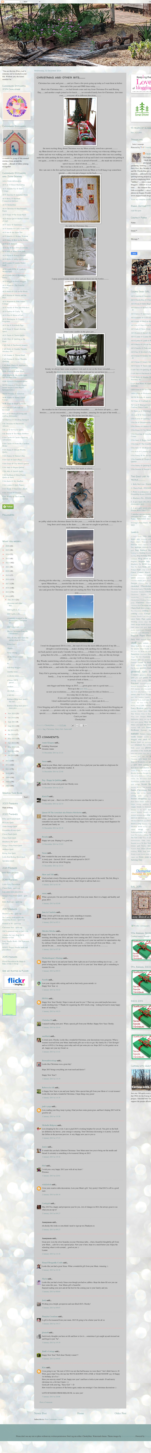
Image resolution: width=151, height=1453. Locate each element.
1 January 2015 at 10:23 (51, 1011)
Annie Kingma (48, 742)
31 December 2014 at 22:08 (52, 771)
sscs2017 (147, 820)
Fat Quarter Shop (137, 648)
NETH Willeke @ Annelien (13, 393)
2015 (8, 592)
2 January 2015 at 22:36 (51, 1270)
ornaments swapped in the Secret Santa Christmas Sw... (17, 620)
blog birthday (142, 555)
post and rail (143, 756)
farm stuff (68, 729)
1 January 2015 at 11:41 (51, 1051)
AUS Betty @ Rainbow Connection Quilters (11, 199)
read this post (136, 210)
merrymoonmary (128, 1436)
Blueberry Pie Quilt (10, 841)
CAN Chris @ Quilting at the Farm (13, 340)
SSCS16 (140, 820)
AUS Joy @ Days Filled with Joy (15, 247)
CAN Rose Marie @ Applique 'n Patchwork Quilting (14, 366)
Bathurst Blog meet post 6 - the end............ (18, 700)
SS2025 (133, 815)
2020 (8, 571)
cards (149, 575)
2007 (8, 785)
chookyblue (135, 597)
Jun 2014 (11, 734)
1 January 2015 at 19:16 (51, 1156)
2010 (8, 773)
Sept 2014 (12, 721)
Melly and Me (144, 719)
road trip (147, 770)
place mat (134, 753)
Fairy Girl (59, 729)
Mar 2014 (12, 747)
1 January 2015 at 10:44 (51, 1027)
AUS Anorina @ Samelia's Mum (15, 194)
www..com (9, 994)
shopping (142, 798)
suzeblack (46, 1036)
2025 (8, 550)
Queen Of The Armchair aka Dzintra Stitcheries (62, 812)
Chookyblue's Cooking (138, 600)
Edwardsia (145, 632)
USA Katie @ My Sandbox (12, 481)
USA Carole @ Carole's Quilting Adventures (15, 438)
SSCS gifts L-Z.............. (16, 609)
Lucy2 (146, 708)
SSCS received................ (16, 627)
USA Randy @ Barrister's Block (14, 488)
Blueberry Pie (136, 564)
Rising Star (139, 770)
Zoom (141, 857)
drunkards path (136, 633)
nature (135, 733)
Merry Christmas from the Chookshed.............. (17, 632)
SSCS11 (141, 818)
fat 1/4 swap (144, 646)
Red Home (135, 767)
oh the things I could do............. (15, 657)
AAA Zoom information (11, 181)
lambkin (141, 697)
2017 (8, 583)
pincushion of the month (139, 750)
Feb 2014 (11, 751)
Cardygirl (46, 1203)
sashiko (142, 781)
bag (44, 729)
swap (140, 829)
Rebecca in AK (48, 1087)
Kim (44, 1367)
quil (146, 762)
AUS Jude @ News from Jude (13, 251)
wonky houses (140, 854)
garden (143, 667)
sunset (133, 829)
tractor (139, 843)
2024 (8, 554)
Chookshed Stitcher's (138, 592)
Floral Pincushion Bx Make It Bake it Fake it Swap (13, 962)
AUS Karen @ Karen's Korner (14, 255)
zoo (137, 857)
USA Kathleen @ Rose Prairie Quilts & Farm (14, 476)
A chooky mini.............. (16, 676)
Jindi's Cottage (48, 1351)
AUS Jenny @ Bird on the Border (15, 240)
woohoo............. (13, 686)
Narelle (45, 979)
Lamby (147, 697)
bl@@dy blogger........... (16, 667)
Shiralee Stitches (49, 931)
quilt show (138, 764)
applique (138, 547)
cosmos (140, 614)
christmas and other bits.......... (14, 604)
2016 (8, 587)
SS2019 (133, 812)
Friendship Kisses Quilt (11, 830)
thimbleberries (135, 840)
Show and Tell (48, 874)
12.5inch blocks (136, 536)
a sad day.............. (14, 695)
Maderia (137, 714)
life (138, 703)
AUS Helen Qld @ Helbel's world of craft (15, 219)
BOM (144, 564)
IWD (132, 689)
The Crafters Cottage (142, 835)
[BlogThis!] (79, 725)
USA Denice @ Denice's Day (13, 456)
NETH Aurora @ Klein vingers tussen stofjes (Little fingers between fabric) (14, 387)
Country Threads (136, 616)
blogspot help (144, 561)
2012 (8, 764)
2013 (8, 760)
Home (80, 1413)
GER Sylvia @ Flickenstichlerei (14, 381)
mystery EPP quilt (138, 727)
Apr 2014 (12, 742)
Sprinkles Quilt (8, 861)
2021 (8, 567)
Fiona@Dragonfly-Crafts (52, 1262)
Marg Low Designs (138, 716)
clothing (145, 610)
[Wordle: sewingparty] (140, 925)
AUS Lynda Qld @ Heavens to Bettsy (14, 276)
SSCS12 (147, 818)
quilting (146, 764)
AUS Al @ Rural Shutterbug (13, 184)
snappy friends (136, 807)
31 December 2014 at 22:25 (52, 787)
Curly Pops (140, 619)
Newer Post (40, 1413)
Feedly (147, 648)
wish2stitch (46, 1184)
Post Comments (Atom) (54, 1419)
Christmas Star (135, 605)
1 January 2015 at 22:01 (51, 1175)
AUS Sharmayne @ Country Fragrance (13, 320)
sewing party (136, 795)
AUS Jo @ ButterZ (9, 243)
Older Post (120, 1413)
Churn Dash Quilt (9, 838)
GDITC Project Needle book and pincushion (15, 948)
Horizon (133, 686)
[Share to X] (81, 725)
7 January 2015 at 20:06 (51, 1396)
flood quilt (143, 654)
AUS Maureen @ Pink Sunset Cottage (13, 302)
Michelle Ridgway (49, 1125)
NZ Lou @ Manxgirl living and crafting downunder (14, 414)
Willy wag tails (144, 851)
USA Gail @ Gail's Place (12, 459)
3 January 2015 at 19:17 (51, 1323)
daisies (141, 622)
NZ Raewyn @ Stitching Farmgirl (15, 419)
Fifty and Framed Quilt (11, 818)
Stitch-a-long (136, 823)
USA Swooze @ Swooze (11, 492)
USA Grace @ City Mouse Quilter (15, 463)
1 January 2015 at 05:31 (51, 922)
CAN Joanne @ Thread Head (13, 355)
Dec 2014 (12, 599)
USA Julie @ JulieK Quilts (12, 471)
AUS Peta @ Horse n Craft (12, 315)
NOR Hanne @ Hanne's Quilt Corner (13, 398)
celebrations (141, 578)
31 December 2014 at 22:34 (52, 803)
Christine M (47, 1020)
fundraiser (139, 665)
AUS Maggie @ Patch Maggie (14, 281)
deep (146, 622)
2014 (8, 596)
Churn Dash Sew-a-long (140, 608)
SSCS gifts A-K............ (16, 614)
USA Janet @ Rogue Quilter (13, 467)
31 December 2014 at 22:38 (52, 828)
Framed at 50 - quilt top (11, 923)
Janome (137, 689)
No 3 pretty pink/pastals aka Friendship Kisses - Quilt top (13, 918)
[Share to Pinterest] (86, 725)
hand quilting (142, 680)
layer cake (146, 700)
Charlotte (134, 580)
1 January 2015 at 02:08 (51, 903)
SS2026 (139, 815)
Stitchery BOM (136, 826)
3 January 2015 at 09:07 (51, 1307)
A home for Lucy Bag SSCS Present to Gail (13, 936)
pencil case (140, 748)
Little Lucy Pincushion (11, 884)
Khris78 (45, 796)
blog (134, 556)
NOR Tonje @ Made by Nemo (14, 403)
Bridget (133, 570)
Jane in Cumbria (49, 912)
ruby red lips (135, 776)
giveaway (143, 675)
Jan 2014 (11, 755)
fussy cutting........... (14, 652)
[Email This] (77, 725)
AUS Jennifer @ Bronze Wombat (15, 236)
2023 (8, 558)
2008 (8, 781)
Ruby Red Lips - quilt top (12, 902)
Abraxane (144, 539)
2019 (8, 575)
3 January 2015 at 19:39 (51, 1342)
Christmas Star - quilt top (12, 927)
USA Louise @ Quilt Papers (13, 485)
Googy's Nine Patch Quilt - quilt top (14, 896)
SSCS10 (134, 818)
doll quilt (143, 627)
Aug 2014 (12, 726)
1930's (145, 536)
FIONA (45, 998)
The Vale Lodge (136, 837)
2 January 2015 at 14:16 (51, 1253)
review (133, 770)
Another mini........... (15, 671)
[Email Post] (72, 725)
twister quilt (135, 846)
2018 (8, 579)
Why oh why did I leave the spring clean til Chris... (17, 638)
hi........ (10, 663)
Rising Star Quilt (9, 853)
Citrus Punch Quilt (9, 834)
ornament (138, 744)
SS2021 (139, 812)
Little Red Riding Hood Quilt (13, 857)
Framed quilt (136, 659)
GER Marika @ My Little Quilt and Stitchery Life (14, 376)
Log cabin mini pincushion (12, 892)
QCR (140, 759)
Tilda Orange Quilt (9, 826)
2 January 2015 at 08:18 (51, 1194)
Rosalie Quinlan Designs (140, 773)
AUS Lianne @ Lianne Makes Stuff (13, 264)
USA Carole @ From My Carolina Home (15, 444)
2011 (8, 769)
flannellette (135, 654)
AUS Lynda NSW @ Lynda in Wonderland (14, 270)
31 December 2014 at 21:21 (52, 752)
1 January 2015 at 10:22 (51, 989)
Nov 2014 (12, 713)
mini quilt (134, 722)
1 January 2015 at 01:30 (51, 884)
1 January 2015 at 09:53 (51, 971)
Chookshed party (137, 589)
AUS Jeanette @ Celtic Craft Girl (15, 228)
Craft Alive (146, 616)
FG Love (134, 651)
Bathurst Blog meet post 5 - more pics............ (18, 706)
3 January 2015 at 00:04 (51, 1291)
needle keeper (137, 736)
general (135, 671)
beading (133, 553)
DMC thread (135, 627)
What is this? (9, 1014)
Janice (44, 1146)
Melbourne (134, 719)
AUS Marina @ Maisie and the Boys (14, 296)
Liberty (133, 703)
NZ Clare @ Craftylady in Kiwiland (12, 408)
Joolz (44, 1300)
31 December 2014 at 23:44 (52, 865)
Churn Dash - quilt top (11, 888)
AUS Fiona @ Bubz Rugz (141, 303)
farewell (143, 639)
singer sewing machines (140, 804)
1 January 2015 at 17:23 (51, 1138)
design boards (140, 624)
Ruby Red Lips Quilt (10, 872)
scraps (137, 784)
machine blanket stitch (139, 711)
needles (146, 737)
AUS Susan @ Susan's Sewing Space (14, 330)
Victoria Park (135, 849)
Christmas (50, 729)
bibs (137, 553)
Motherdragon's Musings (52, 957)
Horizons (140, 686)
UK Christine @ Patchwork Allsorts (13, 424)
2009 (8, 777)
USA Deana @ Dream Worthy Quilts (14, 450)
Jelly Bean (144, 689)
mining (141, 722)
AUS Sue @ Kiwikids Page (12, 325)
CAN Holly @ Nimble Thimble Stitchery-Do (14, 350)
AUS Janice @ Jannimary (12, 224)
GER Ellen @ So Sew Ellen (13, 371)
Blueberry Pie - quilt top (11, 913)
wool (147, 854)
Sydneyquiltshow (137, 832)
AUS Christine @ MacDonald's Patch (14, 209)
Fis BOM (141, 651)
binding (142, 553)
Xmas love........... (13, 644)
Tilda (143, 840)
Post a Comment (46, 1402)
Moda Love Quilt (137, 724)
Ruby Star (142, 776)
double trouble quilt (138, 630)
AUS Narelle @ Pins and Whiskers (15, 307)
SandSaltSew (135, 781)
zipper (133, 857)
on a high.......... (13, 691)
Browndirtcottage (49, 1060)
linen (141, 703)
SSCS (144, 815)
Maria (44, 1278)
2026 (8, 546)
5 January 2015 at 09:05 (51, 1358)
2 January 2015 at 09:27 (51, 1213)
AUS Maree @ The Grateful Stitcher (13, 286)
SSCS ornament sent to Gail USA (15, 931)
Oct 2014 (11, 717)
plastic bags (142, 753)
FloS (44, 1165)
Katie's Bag (145, 694)
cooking (134, 613)
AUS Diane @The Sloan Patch (14, 214)
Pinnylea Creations (50, 1316)
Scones (148, 781)
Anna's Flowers (143, 545)
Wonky (133, 854)
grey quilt (138, 678)
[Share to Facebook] (83, 725)
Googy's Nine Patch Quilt (12, 845)
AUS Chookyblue (9, 204)
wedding (134, 851)
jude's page (46, 1106)
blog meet (143, 558)
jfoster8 (45, 1332)
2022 (8, 562)
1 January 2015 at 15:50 (51, 1116)
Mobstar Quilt (7, 849)
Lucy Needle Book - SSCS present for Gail (15, 942)
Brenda (45, 836)
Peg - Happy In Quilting (52, 780)
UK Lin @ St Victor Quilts (13, 429)
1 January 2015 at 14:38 (51, 1097)
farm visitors (143, 643)
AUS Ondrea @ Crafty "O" (13, 311)
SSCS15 (134, 820)
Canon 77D (142, 575)
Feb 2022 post (136, 132)
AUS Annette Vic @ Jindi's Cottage (13, 189)
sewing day (135, 793)
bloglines (134, 561)
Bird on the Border (65, 372)
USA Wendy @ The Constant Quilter (13, 497)
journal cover (135, 694)
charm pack (141, 580)
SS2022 (145, 812)
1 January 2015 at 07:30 (51, 949)
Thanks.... (11, 648)
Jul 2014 (11, 730)
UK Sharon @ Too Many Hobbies (15, 433)
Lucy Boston (137, 708)
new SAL (84, 688)
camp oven (145, 570)
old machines (146, 742)
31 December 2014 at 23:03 (52, 844)
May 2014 (12, 738)
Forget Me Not (136, 657)
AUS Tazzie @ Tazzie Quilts (13, 335)
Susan (44, 761)
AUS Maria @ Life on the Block (14, 291)
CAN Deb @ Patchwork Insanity (15, 345)
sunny (44, 893)
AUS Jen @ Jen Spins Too (12, 232)
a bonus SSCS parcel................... (15, 681)
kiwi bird (134, 697)
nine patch (142, 739)
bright (139, 569)
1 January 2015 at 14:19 (51, 1078)
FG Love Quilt (8, 822)
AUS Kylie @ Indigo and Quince (15, 259)
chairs (147, 578)
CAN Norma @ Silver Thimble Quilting (14, 360)
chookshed (135, 586)
